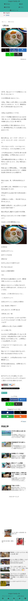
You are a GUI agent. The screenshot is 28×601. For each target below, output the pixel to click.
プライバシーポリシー (7, 596)
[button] (18, 54)
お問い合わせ (20, 596)
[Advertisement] (14, 75)
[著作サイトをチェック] (7, 412)
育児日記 (5, 392)
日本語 (7, 15)
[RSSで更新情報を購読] (20, 416)
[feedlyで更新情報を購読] (7, 416)
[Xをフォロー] (20, 412)
